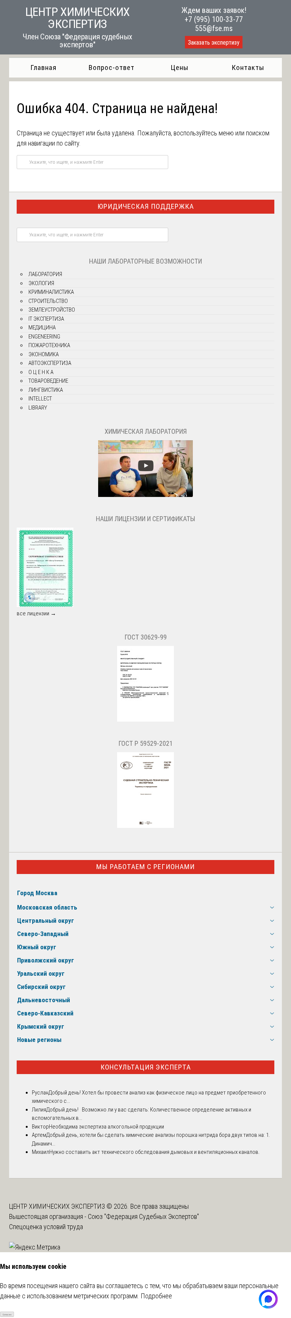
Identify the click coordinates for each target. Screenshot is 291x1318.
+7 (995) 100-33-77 (214, 19)
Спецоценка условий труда (46, 1227)
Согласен (7, 1314)
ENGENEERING (44, 336)
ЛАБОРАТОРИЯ (45, 274)
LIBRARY (37, 407)
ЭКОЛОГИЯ (41, 283)
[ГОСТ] (145, 719)
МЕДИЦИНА (42, 327)
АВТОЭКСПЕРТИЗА (49, 363)
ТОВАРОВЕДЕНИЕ (48, 380)
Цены (180, 67)
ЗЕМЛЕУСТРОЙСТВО (51, 309)
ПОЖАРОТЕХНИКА (49, 345)
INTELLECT (40, 398)
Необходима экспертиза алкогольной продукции (106, 1126)
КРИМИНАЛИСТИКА (51, 292)
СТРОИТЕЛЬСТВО (48, 301)
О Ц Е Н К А (40, 372)
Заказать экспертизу (213, 42)
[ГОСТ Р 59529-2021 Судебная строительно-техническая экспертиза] (145, 826)
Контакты (248, 67)
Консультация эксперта (145, 1067)
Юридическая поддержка (145, 206)
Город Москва (37, 893)
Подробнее (156, 1296)
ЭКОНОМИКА (43, 354)
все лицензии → (36, 613)
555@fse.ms (214, 28)
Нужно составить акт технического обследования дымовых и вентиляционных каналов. (154, 1152)
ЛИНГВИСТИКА (45, 390)
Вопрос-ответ (112, 67)
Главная (43, 67)
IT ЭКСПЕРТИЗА (46, 318)
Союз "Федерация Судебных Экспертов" (143, 1216)
